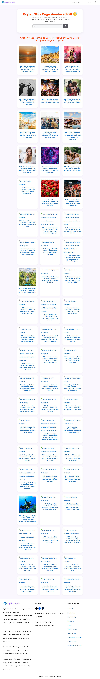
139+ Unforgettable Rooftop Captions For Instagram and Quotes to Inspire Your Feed (50, 134)
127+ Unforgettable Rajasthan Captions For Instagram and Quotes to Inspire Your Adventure (50, 68)
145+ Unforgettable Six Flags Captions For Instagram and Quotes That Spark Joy (27, 387)
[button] (95, 2)
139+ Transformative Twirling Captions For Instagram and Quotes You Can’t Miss (49, 408)
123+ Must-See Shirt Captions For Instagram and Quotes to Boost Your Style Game (50, 539)
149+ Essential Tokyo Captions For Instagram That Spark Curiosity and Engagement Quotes (27, 588)
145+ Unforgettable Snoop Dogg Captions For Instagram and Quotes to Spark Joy (27, 485)
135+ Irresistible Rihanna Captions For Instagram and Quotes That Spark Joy (50, 101)
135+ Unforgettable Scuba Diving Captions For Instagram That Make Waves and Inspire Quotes (27, 518)
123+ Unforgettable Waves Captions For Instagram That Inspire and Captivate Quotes (27, 457)
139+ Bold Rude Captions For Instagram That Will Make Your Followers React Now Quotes (27, 169)
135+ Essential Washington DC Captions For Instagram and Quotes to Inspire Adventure (72, 429)
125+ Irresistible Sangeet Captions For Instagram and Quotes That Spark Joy (72, 407)
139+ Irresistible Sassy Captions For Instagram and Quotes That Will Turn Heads (72, 230)
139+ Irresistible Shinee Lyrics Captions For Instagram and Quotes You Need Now (27, 546)
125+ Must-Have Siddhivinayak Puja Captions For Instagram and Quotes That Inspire (72, 539)
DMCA (69, 625)
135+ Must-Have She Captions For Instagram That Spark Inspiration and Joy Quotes (27, 366)
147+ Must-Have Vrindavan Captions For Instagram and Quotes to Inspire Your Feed (27, 310)
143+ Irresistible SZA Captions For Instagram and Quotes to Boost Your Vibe (72, 567)
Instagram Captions (76, 2)
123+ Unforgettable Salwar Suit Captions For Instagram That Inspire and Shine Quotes (72, 387)
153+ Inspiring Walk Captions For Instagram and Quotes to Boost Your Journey (50, 317)
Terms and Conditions (74, 645)
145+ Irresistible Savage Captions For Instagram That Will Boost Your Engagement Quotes (50, 230)
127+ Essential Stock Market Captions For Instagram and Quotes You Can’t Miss (49, 567)
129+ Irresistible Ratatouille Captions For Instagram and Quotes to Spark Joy (73, 338)
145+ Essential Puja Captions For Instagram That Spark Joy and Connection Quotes (27, 338)
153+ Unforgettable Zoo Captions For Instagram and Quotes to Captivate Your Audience (27, 429)
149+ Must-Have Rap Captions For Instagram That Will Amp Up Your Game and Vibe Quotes (72, 68)
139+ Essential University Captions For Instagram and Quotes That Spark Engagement (72, 457)
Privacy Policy (72, 641)
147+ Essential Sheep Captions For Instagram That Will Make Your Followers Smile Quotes (72, 506)
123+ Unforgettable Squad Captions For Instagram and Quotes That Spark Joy (72, 168)
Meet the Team (72, 633)
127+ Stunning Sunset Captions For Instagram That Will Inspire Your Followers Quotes (27, 68)
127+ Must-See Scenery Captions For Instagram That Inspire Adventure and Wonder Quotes (50, 359)
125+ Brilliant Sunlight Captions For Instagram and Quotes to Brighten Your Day (49, 478)
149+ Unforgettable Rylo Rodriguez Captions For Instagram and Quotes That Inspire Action (27, 251)
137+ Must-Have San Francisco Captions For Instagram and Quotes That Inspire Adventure (27, 408)
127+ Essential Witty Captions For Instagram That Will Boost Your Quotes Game (72, 310)
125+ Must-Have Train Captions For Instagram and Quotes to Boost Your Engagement (50, 588)
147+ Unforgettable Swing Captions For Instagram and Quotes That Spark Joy (27, 290)
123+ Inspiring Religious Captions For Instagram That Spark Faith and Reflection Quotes (72, 258)
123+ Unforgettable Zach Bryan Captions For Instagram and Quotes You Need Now (72, 588)
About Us (88, 2)
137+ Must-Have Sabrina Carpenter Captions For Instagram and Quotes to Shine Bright (50, 457)
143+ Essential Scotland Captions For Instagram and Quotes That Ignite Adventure (72, 478)
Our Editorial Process (74, 637)
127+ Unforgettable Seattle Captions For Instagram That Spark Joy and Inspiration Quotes (50, 506)
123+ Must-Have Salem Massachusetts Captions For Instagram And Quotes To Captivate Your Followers (72, 135)
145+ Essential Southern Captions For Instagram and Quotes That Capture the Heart (27, 567)
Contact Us (71, 613)
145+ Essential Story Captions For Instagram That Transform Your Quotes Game (27, 190)
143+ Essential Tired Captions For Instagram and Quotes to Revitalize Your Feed (50, 387)
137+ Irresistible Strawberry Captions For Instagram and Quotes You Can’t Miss (49, 202)
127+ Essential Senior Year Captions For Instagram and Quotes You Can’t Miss (72, 101)
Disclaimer (71, 621)
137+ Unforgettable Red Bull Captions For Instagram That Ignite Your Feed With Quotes (50, 338)
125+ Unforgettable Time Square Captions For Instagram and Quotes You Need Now (49, 279)
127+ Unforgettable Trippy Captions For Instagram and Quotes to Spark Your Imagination (50, 169)
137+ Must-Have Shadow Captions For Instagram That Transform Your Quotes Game (27, 101)
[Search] (65, 26)
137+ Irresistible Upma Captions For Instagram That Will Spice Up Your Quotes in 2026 (72, 279)
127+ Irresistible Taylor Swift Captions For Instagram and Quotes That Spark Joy (72, 202)
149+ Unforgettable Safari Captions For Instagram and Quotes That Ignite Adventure (72, 359)
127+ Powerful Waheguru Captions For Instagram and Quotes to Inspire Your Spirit (27, 223)
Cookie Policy (72, 617)
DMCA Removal (72, 629)
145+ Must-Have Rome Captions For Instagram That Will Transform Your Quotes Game (27, 134)
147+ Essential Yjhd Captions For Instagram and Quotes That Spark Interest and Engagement (50, 436)
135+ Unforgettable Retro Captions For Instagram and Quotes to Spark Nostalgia (50, 251)
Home (67, 2)
